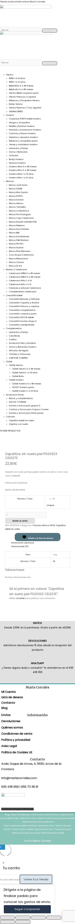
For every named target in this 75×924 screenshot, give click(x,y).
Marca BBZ (14, 232)
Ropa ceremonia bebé (15, 825)
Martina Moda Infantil (53, 833)
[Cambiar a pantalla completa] (22, 918)
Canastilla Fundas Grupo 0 (23, 321)
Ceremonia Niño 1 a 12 (20, 284)
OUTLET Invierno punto (23, 387)
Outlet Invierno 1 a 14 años (25, 391)
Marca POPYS (16, 196)
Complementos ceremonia (22, 291)
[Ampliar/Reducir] (7, 918)
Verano (9, 74)
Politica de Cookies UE (16, 752)
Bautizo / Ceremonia (16, 269)
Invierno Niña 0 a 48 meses (23, 166)
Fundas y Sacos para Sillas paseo (26, 413)
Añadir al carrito (20, 521)
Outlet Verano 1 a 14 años (25, 372)
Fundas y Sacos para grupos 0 (24, 405)
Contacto (8, 703)
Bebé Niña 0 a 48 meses (21, 85)
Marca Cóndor (16, 262)
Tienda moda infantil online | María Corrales (22, 1)
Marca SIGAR (15, 188)
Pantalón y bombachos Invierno (25, 129)
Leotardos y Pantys (18, 148)
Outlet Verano (16, 365)
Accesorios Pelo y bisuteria (22, 343)
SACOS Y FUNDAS (17, 402)
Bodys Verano (16, 104)
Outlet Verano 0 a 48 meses (26, 368)
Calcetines (14, 336)
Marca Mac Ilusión (18, 192)
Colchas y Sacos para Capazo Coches (29, 409)
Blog (4, 708)
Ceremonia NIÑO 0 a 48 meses (24, 277)
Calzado (10, 416)
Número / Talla (24, 498)
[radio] (60, 499)
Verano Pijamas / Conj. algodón (25, 107)
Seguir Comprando (27, 909)
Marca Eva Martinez (19, 236)
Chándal (13, 155)
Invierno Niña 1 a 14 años (21, 174)
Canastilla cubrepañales (21, 324)
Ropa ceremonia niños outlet (28, 818)
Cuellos (13, 339)
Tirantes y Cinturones (19, 354)
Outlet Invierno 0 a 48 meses (26, 383)
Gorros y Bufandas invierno (22, 347)
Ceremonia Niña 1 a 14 (20, 280)
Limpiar (50, 505)
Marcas (10, 181)
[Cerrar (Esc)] (53, 918)
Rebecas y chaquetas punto (23, 141)
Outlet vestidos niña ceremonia (38, 822)
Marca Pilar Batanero (19, 251)
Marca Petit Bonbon (19, 240)
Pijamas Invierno (17, 163)
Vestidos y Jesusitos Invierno (23, 137)
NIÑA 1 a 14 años (17, 78)
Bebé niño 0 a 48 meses (21, 89)
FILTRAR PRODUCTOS (10, 430)
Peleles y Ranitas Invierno (22, 126)
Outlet (9, 361)
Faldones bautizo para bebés (59, 818)
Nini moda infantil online (45, 814)
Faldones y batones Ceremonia (25, 288)
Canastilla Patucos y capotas (24, 306)
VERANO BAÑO (16, 111)
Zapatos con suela (18, 424)
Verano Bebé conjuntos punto (24, 93)
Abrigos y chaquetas (19, 122)
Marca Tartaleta (17, 207)
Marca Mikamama (18, 258)
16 (54, 561)
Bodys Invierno (16, 159)
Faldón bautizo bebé (22, 829)
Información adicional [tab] (22, 542)
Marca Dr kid (15, 266)
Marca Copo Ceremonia (21, 218)
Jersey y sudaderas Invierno (23, 144)
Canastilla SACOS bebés (21, 317)
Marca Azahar (16, 247)
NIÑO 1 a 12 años (17, 82)
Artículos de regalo (18, 350)
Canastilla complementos (22, 310)
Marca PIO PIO (16, 243)
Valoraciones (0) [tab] (19, 546)
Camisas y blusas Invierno (22, 133)
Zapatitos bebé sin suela (21, 420)
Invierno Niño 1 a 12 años (21, 177)
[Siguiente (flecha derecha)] (22, 922)
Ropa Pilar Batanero (21, 814)
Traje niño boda (63, 829)
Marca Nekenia (17, 225)
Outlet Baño (18, 376)
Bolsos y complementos (21, 398)
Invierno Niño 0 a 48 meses (22, 170)
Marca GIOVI (48, 525)
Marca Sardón (16, 199)
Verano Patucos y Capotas (22, 96)
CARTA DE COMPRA (18, 358)
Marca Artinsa (16, 203)
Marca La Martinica (19, 210)
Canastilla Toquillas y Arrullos (24, 302)
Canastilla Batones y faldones (24, 299)
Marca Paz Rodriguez (20, 214)
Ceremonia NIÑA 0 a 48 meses (24, 273)
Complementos (14, 328)
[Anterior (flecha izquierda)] (7, 922)
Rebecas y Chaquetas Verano (24, 100)
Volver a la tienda (36, 879)
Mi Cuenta (8, 692)
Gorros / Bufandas (18, 152)
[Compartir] (38, 918)
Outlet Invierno (16, 380)
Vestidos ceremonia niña (41, 825)
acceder (20, 598)
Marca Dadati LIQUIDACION (23, 222)
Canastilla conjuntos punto (23, 313)
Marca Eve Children (19, 229)
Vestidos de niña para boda (26, 833)
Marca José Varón (18, 185)
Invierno (10, 115)
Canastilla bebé (14, 295)
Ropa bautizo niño (44, 829)
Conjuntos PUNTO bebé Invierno (25, 118)
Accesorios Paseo (15, 394)
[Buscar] (21, 30)
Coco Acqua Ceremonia (21, 255)
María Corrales (42, 841)
